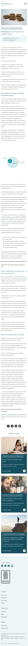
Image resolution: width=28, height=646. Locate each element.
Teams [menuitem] (2, 614)
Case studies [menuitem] (4, 625)
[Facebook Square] (5, 566)
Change (5, 456)
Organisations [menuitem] (4, 617)
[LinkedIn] (2, 566)
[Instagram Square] (9, 566)
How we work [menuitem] (4, 600)
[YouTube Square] (12, 566)
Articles (4, 28)
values (12, 495)
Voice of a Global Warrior (9, 40)
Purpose (19, 28)
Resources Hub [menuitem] (4, 628)
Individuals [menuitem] (3, 611)
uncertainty (12, 534)
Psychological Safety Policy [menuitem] (13, 643)
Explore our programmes (7, 414)
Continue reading (6, 471)
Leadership (12, 28)
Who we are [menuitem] (3, 595)
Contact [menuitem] (3, 603)
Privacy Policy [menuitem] (4, 643)
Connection (19, 456)
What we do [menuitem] (3, 597)
